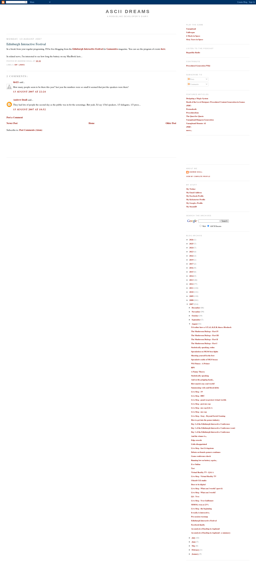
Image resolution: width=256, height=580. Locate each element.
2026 (191, 239)
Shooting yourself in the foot (202, 355)
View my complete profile (198, 176)
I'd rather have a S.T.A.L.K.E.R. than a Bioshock (211, 327)
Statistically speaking (200, 375)
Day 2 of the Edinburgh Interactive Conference (210, 423)
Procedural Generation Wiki (198, 65)
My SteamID (191, 206)
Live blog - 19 (197, 391)
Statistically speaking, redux (203, 347)
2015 (191, 271)
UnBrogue (190, 32)
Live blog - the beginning (201, 508)
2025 (191, 243)
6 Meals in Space (193, 35)
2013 (191, 279)
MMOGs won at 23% (200, 504)
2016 (191, 267)
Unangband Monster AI (196, 123)
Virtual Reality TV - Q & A (202, 472)
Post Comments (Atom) (30, 130)
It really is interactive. (200, 512)
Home (92, 123)
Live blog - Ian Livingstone (202, 448)
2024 (191, 247)
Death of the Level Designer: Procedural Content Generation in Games (215, 101)
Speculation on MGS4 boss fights (204, 351)
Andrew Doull (20, 99)
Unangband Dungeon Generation (200, 119)
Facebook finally (198, 524)
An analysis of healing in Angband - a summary (211, 532)
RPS (193, 367)
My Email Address (194, 192)
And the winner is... (199, 436)
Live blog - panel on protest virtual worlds (208, 399)
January (195, 553)
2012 (191, 283)
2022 (191, 255)
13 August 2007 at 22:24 (29, 91)
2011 (191, 287)
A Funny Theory (198, 371)
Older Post (171, 123)
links (21, 65)
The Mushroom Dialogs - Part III (205, 335)
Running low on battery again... (204, 460)
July (194, 537)
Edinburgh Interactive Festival (26, 44)
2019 (191, 259)
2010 (191, 291)
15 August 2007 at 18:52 (29, 109)
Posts (192, 79)
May (194, 545)
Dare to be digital (198, 484)
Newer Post (12, 123)
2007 (191, 304)
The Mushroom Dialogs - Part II (204, 339)
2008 (191, 300)
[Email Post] (41, 61)
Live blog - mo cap (199, 411)
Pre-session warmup (199, 516)
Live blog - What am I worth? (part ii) (207, 488)
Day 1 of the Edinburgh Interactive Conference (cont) (213, 427)
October (195, 315)
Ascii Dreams (128, 11)
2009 (191, 296)
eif (16, 65)
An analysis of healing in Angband (205, 528)
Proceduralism (192, 112)
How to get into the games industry (205, 419)
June (194, 541)
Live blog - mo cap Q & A (201, 407)
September (196, 319)
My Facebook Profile (195, 195)
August (195, 323)
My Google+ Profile (194, 203)
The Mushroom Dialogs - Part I (204, 343)
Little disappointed (199, 444)
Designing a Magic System (197, 98)
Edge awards (196, 440)
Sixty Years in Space (194, 39)
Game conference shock (201, 456)
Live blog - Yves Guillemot (202, 500)
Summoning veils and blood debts (205, 387)
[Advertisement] (24, 25)
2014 (191, 275)
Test (193, 468)
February (196, 549)
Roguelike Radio (193, 52)
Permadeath (191, 109)
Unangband (191, 28)
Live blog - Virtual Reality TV (203, 476)
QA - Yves (195, 496)
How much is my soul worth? (203, 383)
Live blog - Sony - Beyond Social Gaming (208, 415)
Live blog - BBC (198, 395)
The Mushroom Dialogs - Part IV (205, 331)
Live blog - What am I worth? (203, 492)
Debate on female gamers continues (205, 452)
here (163, 49)
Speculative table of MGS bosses (204, 359)
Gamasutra (112, 49)
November (196, 311)
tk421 (16, 82)
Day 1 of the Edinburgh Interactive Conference (210, 431)
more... (189, 130)
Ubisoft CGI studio (199, 480)
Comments (194, 84)
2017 (191, 263)
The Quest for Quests (195, 116)
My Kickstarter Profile (195, 199)
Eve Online (195, 464)
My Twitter (191, 188)
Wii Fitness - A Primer (200, 363)
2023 (191, 251)
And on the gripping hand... (202, 379)
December (196, 307)
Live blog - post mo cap (201, 403)
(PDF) (188, 105)
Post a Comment (15, 117)
